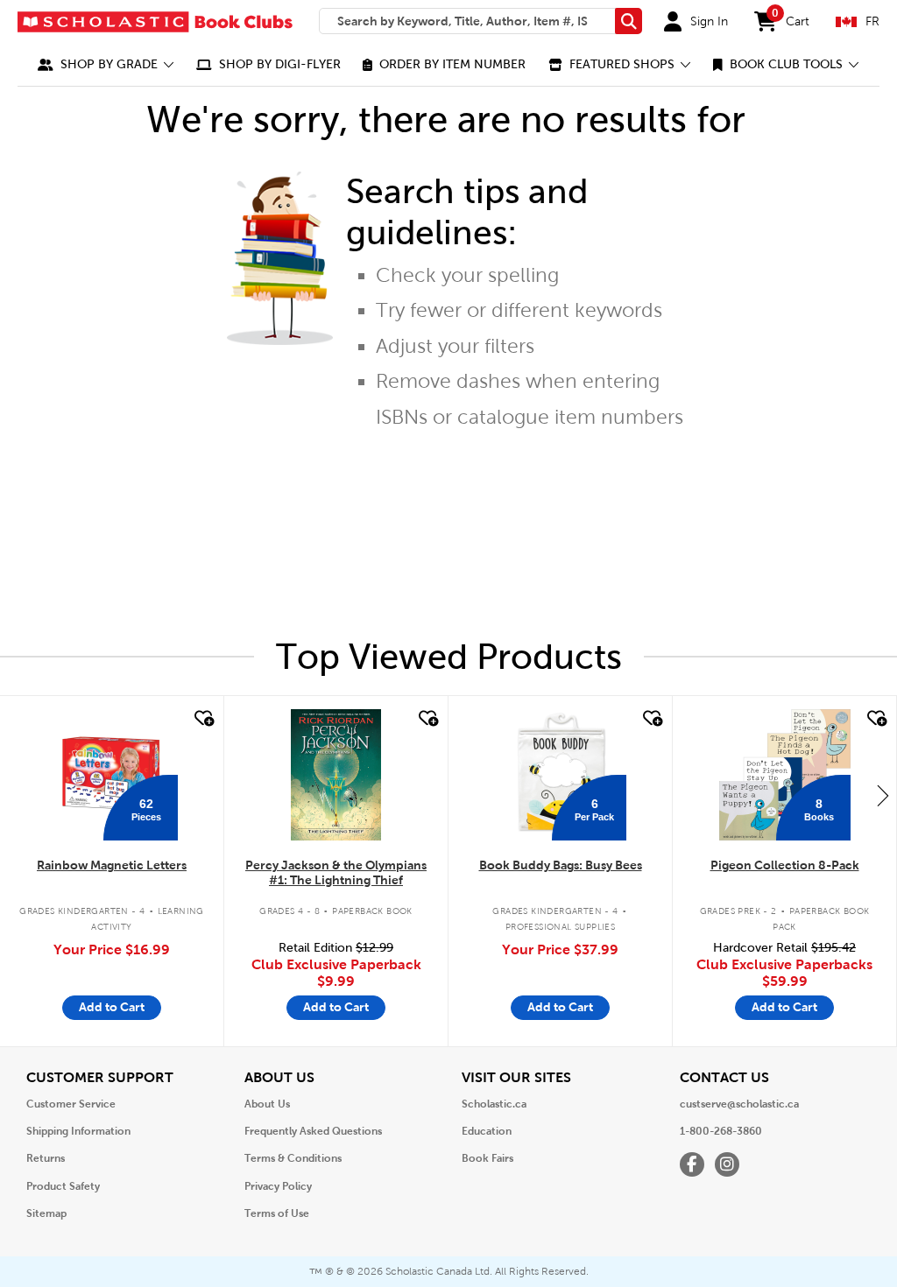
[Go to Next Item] (883, 795)
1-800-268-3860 (721, 1131)
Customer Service (71, 1104)
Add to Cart (112, 1007)
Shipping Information (78, 1131)
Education (487, 1131)
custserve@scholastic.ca (739, 1104)
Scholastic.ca (494, 1104)
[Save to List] (202, 718)
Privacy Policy (278, 1186)
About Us (267, 1104)
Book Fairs (487, 1158)
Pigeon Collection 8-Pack (784, 865)
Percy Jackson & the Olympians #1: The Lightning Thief (336, 872)
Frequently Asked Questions (313, 1131)
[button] (106, 64)
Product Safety (63, 1186)
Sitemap (46, 1213)
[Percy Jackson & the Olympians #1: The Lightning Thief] (335, 774)
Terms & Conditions (293, 1158)
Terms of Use (276, 1213)
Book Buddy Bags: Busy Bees (560, 865)
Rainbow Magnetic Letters (112, 865)
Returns (45, 1158)
